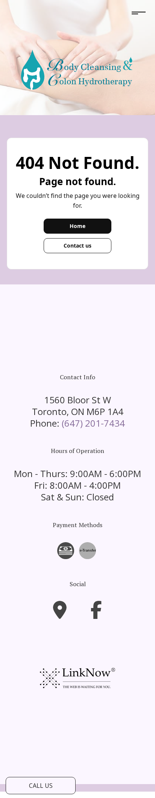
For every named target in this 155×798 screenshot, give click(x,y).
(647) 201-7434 (93, 423)
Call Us (41, 785)
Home (77, 226)
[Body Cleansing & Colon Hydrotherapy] (77, 70)
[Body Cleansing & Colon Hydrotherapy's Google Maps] (60, 614)
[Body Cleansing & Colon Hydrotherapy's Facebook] (96, 614)
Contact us (77, 245)
